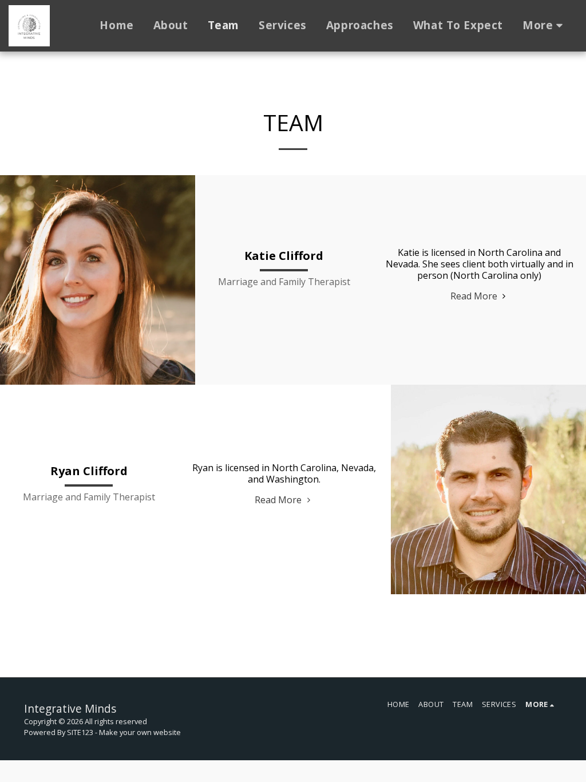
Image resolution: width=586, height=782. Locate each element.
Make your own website (140, 732)
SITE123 (80, 732)
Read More (475, 296)
